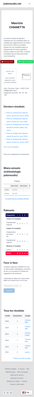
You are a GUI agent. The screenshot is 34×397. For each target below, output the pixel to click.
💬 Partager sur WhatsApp (25, 61)
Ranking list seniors (17, 375)
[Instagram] (7, 392)
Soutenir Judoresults (17, 384)
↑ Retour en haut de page (21, 358)
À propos (21, 369)
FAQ (27, 369)
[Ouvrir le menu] (29, 3)
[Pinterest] (11, 392)
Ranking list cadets (13, 381)
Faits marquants (22, 372)
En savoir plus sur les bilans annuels (17, 199)
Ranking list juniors (17, 378)
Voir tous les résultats (11, 147)
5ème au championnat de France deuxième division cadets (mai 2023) (18, 127)
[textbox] (12, 285)
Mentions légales (11, 369)
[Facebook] (4, 392)
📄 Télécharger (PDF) (7, 61)
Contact (24, 381)
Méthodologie (10, 372)
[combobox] (12, 285)
